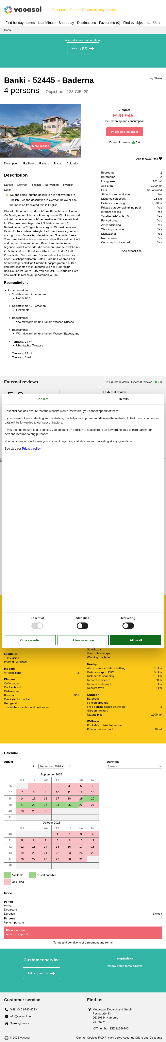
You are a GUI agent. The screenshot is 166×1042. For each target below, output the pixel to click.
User (157, 23)
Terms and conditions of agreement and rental (83, 942)
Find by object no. (136, 23)
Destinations (86, 23)
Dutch (8, 189)
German (22, 184)
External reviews (119, 142)
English (36, 184)
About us (128, 1037)
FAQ (101, 1037)
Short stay (66, 23)
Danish (8, 184)
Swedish (68, 184)
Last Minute (46, 23)
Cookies (92, 1037)
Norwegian (52, 184)
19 (81, 798)
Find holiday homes (20, 23)
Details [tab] (124, 399)
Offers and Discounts (148, 1037)
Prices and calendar (124, 131)
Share (158, 78)
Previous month (34, 766)
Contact (81, 1037)
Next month (69, 766)
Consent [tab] (42, 399)
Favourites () (109, 23)
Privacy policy (113, 1037)
